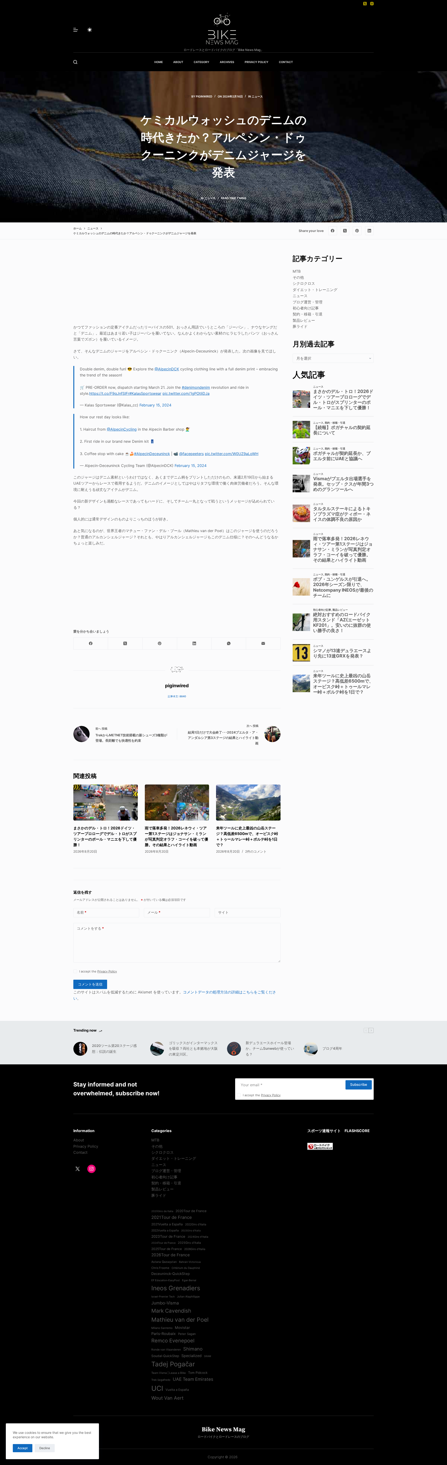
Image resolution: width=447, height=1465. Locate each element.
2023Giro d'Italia (191, 1230)
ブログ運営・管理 (307, 302)
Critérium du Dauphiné (186, 1268)
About (78, 1140)
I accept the (98, 971)
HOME (158, 62)
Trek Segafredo (160, 1379)
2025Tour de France (166, 1249)
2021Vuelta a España (167, 1224)
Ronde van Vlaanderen (166, 1349)
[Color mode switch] (89, 29)
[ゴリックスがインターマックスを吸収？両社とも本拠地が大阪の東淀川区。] (157, 1049)
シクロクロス (304, 283)
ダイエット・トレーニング (315, 289)
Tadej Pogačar (173, 1364)
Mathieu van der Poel (180, 1319)
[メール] (263, 644)
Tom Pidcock (197, 1372)
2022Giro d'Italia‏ (195, 1224)
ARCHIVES (227, 62)
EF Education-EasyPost (165, 1280)
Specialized (191, 1355)
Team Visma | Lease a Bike (168, 1372)
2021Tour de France (171, 1217)
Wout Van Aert (167, 1398)
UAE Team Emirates (193, 1379)
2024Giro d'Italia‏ (198, 1236)
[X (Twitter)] (365, 3)
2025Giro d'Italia (189, 1242)
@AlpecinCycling (122, 429)
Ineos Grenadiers (175, 1288)
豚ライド (300, 326)
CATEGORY (201, 62)
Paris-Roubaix (163, 1333)
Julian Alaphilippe (188, 1296)
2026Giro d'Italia (194, 1249)
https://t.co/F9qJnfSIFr (109, 393)
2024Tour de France (163, 1242)
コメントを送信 (90, 984)
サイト (223, 912)
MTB (297, 271)
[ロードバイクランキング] (320, 1146)
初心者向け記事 (306, 308)
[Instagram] (372, 3)
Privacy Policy (107, 971)
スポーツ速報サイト (324, 1130)
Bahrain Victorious (190, 1262)
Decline (44, 1448)
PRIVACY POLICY (256, 62)
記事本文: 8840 (177, 696)
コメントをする (90, 928)
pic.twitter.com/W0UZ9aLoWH (231, 453)
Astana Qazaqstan (164, 1262)
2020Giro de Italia (162, 1211)
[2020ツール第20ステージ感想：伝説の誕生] (80, 1049)
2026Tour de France (170, 1254)
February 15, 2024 (155, 405)
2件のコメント (256, 851)
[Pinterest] (357, 230)
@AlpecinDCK (167, 369)
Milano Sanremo (162, 1328)
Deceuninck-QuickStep (170, 1273)
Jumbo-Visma (165, 1302)
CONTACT (286, 62)
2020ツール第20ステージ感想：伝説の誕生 (114, 1048)
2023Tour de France (168, 1236)
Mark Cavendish (171, 1310)
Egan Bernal (189, 1280)
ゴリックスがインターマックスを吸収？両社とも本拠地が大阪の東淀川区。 (193, 1049)
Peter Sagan (187, 1334)
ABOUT (178, 62)
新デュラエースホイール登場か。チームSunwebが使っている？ (270, 1049)
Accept (22, 1448)
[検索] (75, 62)
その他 (298, 277)
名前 (81, 912)
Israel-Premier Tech (163, 1296)
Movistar (182, 1327)
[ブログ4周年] (311, 1049)
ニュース (257, 96)
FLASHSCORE (357, 1130)
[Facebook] (332, 230)
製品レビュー (304, 320)
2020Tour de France (191, 1211)
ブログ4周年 (332, 1048)
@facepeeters (191, 453)
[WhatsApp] (229, 644)
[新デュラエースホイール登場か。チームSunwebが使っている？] (234, 1049)
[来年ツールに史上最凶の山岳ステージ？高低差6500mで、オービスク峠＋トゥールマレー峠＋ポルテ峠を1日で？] (248, 802)
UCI (157, 1388)
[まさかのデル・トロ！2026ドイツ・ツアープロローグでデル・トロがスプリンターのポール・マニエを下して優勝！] (105, 802)
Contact (80, 1152)
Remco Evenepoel (172, 1341)
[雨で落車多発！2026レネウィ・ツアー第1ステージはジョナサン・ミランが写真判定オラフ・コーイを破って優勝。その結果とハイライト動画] (177, 802)
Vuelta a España (177, 1389)
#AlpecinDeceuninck (152, 453)
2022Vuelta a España (165, 1230)
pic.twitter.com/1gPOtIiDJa (186, 393)
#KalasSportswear (145, 393)
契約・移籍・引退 (307, 314)
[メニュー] (75, 29)
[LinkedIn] (369, 230)
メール (153, 912)
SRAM (207, 1356)
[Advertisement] (177, 285)
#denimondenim (196, 387)
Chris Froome (160, 1268)
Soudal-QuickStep (165, 1356)
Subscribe (358, 1084)
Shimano (193, 1349)
